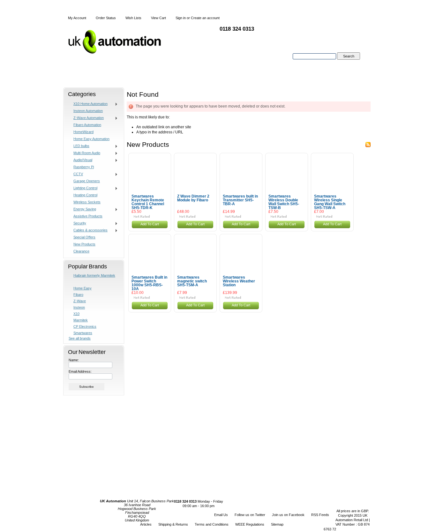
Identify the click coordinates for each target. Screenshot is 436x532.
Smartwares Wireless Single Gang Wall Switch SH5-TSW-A (329, 202)
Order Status (106, 18)
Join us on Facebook (288, 515)
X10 (76, 314)
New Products (84, 244)
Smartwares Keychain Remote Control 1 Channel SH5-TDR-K (148, 202)
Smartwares (82, 333)
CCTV (76, 174)
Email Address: (80, 371)
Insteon (79, 307)
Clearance (81, 251)
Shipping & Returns (173, 524)
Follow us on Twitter (250, 515)
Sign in (181, 18)
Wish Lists (133, 18)
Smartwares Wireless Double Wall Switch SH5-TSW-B (283, 202)
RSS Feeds (320, 515)
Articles (146, 524)
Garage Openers (86, 181)
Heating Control (85, 195)
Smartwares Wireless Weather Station (239, 281)
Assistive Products (87, 216)
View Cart (158, 18)
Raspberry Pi (83, 167)
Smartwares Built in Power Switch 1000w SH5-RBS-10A (149, 283)
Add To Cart (149, 224)
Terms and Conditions (212, 524)
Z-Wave (79, 301)
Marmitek (80, 320)
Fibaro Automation (87, 125)
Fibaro (78, 294)
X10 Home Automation (88, 104)
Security (77, 223)
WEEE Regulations (249, 524)
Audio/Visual (80, 160)
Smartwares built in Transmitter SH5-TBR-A (240, 200)
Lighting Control (83, 188)
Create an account (205, 18)
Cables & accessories (88, 230)
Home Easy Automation (91, 139)
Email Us (221, 515)
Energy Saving (82, 209)
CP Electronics (84, 326)
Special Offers (84, 237)
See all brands (80, 338)
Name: (74, 360)
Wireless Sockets (87, 202)
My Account (77, 18)
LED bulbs (79, 146)
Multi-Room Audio (84, 153)
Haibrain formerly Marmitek (94, 275)
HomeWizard (83, 132)
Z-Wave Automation (86, 118)
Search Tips (348, 63)
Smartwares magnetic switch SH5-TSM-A (192, 281)
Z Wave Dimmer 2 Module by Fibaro (193, 198)
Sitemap (277, 524)
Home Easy (82, 288)
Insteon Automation (88, 111)
